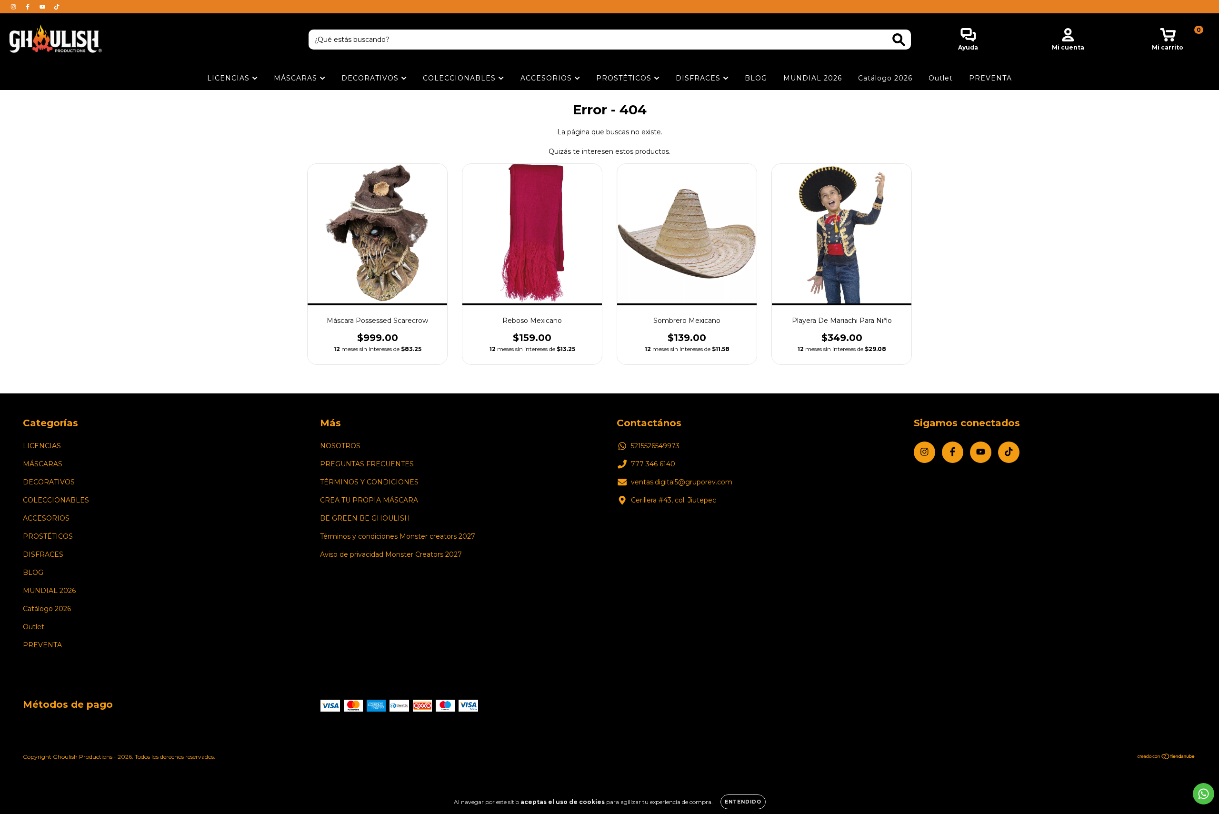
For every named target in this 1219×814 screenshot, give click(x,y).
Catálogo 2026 (885, 78)
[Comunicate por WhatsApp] (1203, 793)
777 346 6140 (653, 464)
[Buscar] (899, 40)
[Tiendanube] (1166, 757)
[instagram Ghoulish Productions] (14, 6)
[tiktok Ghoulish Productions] (56, 6)
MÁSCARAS (297, 78)
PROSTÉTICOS (625, 78)
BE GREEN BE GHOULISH (365, 518)
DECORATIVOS (371, 78)
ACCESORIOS (547, 78)
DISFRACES (699, 78)
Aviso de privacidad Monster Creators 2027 (391, 554)
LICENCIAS (229, 78)
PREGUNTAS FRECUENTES (367, 464)
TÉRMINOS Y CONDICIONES (369, 482)
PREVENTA (990, 78)
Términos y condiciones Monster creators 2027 (397, 536)
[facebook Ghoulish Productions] (28, 6)
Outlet (941, 78)
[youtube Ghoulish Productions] (43, 6)
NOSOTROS (340, 446)
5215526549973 (655, 446)
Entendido (743, 802)
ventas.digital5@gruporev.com (681, 482)
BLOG (756, 78)
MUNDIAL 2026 (812, 78)
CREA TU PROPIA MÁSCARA (369, 500)
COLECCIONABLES (460, 78)
